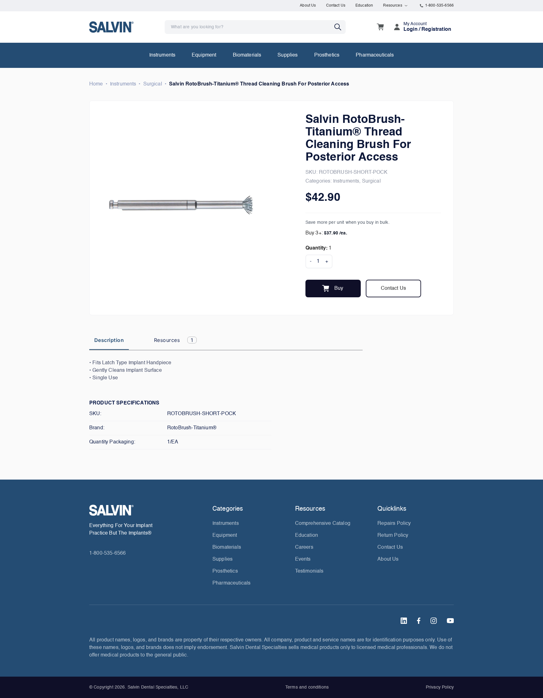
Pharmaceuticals (375, 55)
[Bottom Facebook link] (418, 621)
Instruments (162, 55)
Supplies (287, 55)
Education (364, 6)
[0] (380, 27)
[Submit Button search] (340, 27)
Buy (338, 288)
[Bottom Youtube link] (450, 620)
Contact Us (336, 6)
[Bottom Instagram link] (434, 621)
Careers (304, 547)
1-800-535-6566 (439, 6)
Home (96, 84)
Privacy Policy (440, 687)
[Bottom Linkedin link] (404, 621)
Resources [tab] (173, 340)
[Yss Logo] (148, 510)
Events (303, 559)
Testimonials (309, 571)
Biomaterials (247, 55)
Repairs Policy (394, 523)
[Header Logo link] (111, 26)
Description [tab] (109, 340)
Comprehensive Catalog (322, 523)
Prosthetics (327, 55)
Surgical (152, 84)
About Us (308, 6)
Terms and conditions (307, 687)
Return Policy (392, 535)
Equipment (204, 55)
